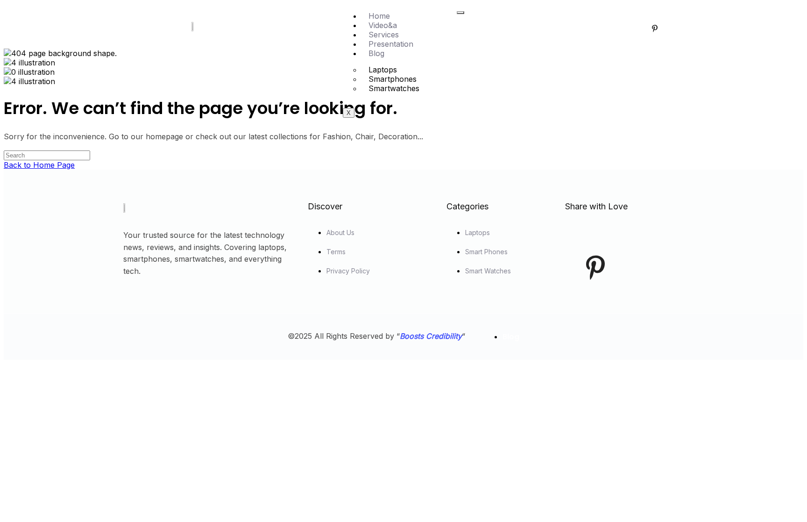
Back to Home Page (39, 165)
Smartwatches (393, 88)
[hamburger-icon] (460, 12)
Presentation (390, 44)
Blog (376, 53)
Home (379, 16)
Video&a (382, 25)
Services (383, 34)
